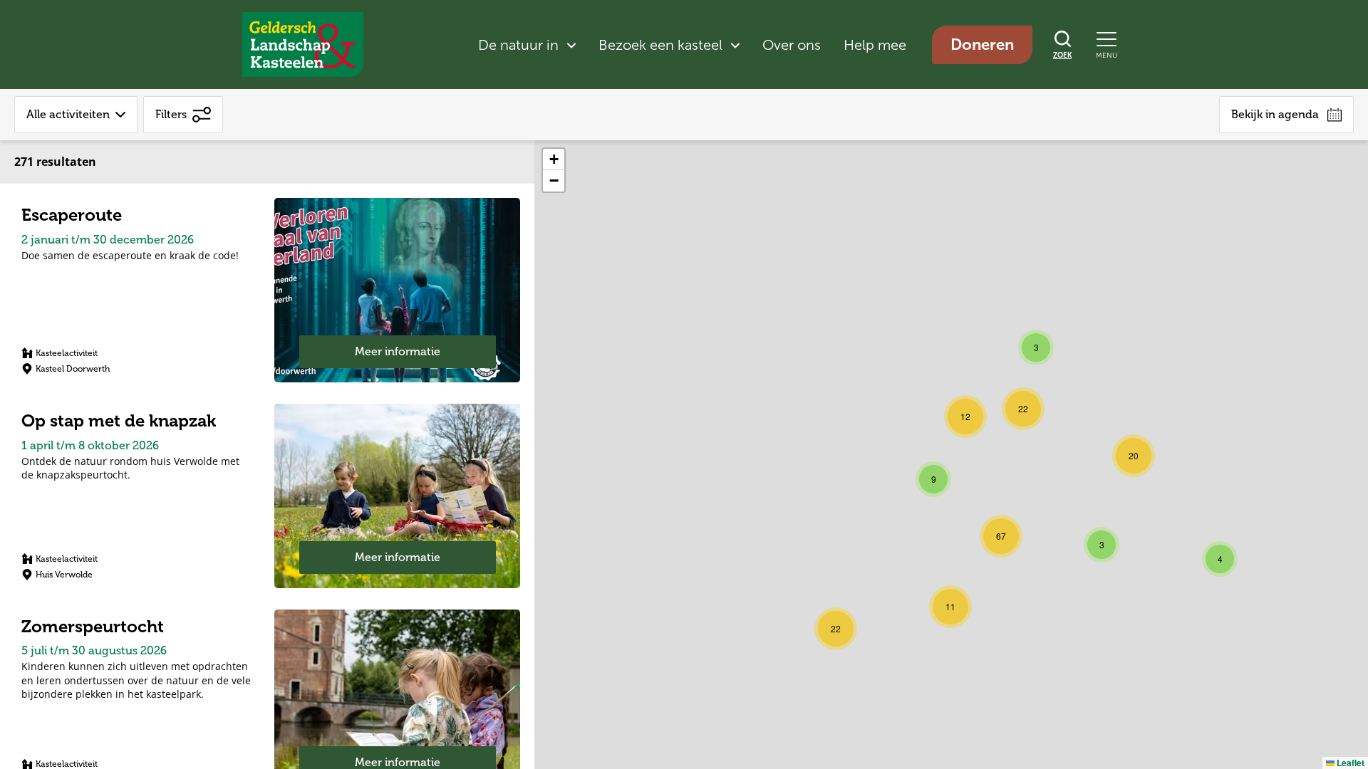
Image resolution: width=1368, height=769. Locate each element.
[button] (1220, 559)
